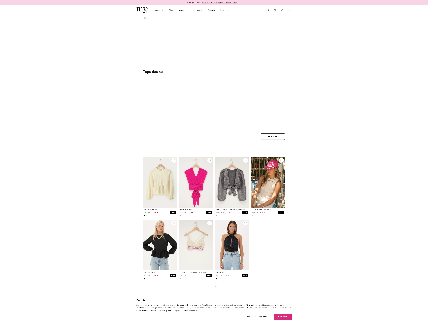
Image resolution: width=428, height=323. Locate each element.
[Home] (144, 18)
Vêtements (183, 10)
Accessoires (198, 10)
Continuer (282, 316)
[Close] (425, 3)
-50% (173, 213)
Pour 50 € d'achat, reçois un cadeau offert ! (220, 2)
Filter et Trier (271, 136)
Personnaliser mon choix (257, 316)
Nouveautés (159, 10)
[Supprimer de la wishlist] (173, 160)
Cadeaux (211, 10)
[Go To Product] (160, 182)
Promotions (224, 10)
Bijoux (171, 10)
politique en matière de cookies (184, 310)
